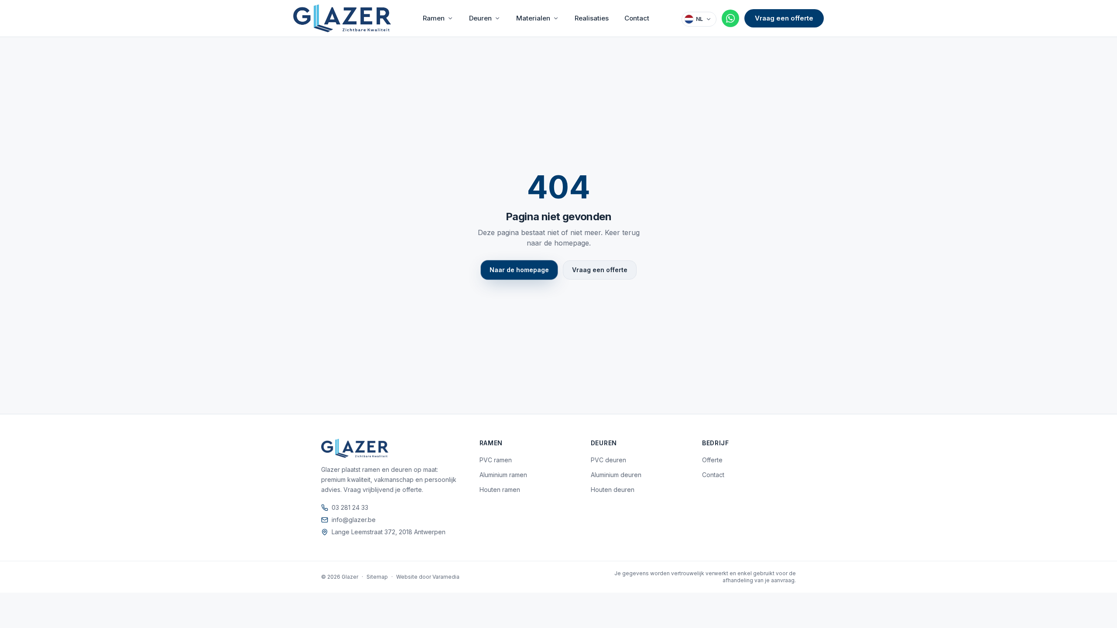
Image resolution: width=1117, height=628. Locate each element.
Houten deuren (612, 489)
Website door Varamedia (427, 576)
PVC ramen (496, 460)
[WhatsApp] (730, 18)
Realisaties (592, 18)
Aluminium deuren (616, 474)
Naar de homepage (519, 269)
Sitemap (377, 576)
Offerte (712, 460)
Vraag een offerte (784, 18)
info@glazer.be (354, 519)
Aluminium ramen (503, 474)
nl (699, 19)
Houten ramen (500, 489)
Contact (636, 18)
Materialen (533, 18)
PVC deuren (608, 460)
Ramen (434, 18)
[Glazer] (342, 18)
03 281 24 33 (350, 507)
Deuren (480, 18)
